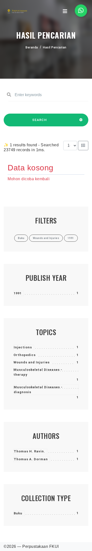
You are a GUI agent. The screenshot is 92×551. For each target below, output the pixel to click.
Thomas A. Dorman (31, 459)
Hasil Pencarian (54, 47)
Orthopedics (24, 355)
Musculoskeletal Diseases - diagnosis (38, 389)
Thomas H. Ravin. (29, 451)
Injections (23, 347)
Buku (18, 513)
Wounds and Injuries (31, 362)
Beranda (32, 47)
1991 (18, 293)
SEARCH (39, 120)
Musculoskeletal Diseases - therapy (37, 372)
